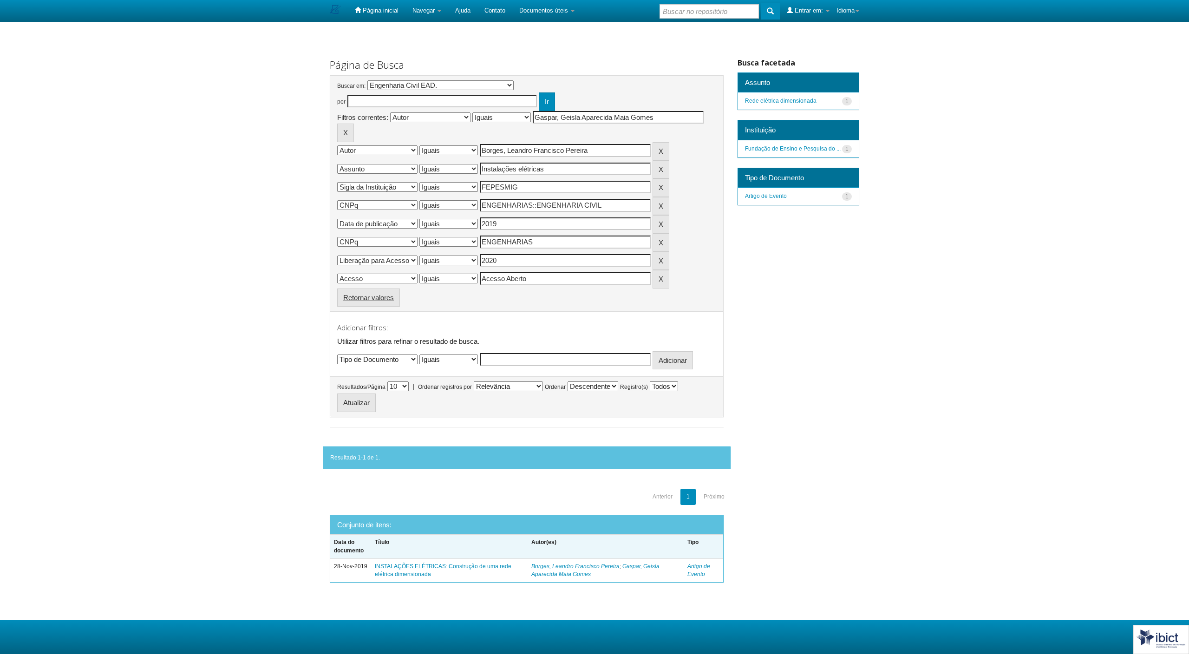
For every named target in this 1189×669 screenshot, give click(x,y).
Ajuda (462, 10)
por (341, 101)
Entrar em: (809, 10)
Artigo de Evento (766, 196)
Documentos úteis (544, 10)
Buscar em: (351, 86)
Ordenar (555, 387)
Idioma (845, 10)
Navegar (424, 10)
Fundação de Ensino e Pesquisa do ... (793, 148)
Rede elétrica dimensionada (781, 101)
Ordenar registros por (445, 387)
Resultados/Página (361, 387)
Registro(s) (634, 387)
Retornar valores (368, 298)
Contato (494, 10)
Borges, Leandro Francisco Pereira (575, 566)
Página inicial (380, 10)
